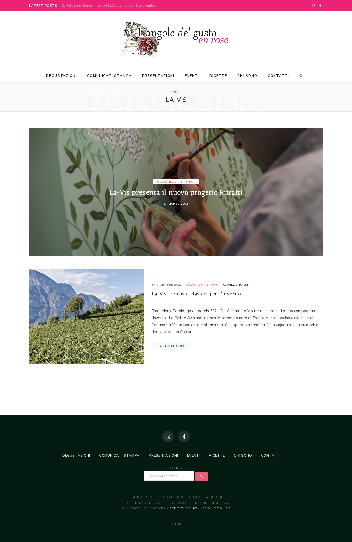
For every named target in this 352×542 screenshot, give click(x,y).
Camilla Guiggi (236, 284)
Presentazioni (158, 76)
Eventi (192, 76)
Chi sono (247, 76)
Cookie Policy (216, 508)
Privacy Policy (183, 508)
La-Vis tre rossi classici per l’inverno (196, 294)
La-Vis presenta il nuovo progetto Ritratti (176, 193)
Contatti (278, 76)
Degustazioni (61, 76)
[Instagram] (168, 436)
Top (177, 523)
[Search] (300, 75)
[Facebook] (184, 436)
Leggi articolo (171, 346)
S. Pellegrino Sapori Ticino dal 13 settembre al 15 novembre (109, 5)
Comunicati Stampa (109, 76)
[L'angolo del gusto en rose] (176, 39)
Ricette (218, 76)
